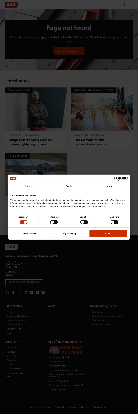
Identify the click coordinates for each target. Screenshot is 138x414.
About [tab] (109, 186)
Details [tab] (69, 186)
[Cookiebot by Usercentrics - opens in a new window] (116, 178)
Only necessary (69, 233)
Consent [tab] (29, 186)
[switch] (54, 222)
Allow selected (30, 233)
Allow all (108, 233)
